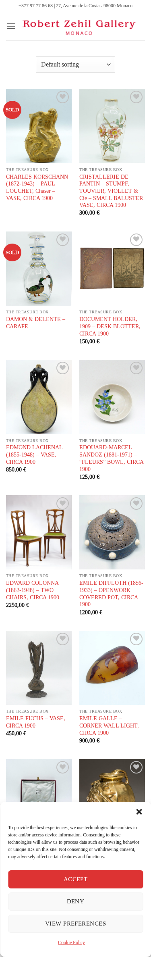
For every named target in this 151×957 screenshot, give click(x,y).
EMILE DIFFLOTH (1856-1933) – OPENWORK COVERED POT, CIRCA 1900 (111, 593)
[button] (139, 812)
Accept (76, 879)
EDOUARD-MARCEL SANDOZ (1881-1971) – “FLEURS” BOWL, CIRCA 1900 (111, 458)
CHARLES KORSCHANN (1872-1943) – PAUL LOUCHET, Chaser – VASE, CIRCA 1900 (37, 187)
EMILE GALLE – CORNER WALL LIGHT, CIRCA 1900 (109, 725)
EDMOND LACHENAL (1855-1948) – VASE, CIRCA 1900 (34, 454)
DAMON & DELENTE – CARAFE (35, 322)
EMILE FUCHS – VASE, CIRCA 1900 (35, 722)
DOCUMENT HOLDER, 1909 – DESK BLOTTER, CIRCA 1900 (110, 326)
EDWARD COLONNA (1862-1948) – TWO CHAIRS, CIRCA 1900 (32, 590)
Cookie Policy (71, 942)
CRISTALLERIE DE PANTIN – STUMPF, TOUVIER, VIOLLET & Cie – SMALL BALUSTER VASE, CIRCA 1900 (111, 191)
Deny (76, 901)
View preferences (75, 923)
